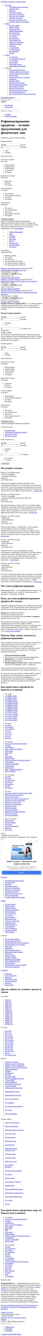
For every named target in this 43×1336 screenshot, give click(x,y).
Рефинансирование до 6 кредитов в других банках (19, 281)
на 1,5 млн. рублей (11, 714)
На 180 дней (9, 1051)
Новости (8, 983)
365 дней (8, 1269)
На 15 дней (9, 1042)
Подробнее (16, 278)
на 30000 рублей (11, 698)
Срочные (12, 46)
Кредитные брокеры (16, 88)
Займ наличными (11, 1069)
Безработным (9, 1185)
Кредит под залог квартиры (15, 800)
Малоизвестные (10, 1141)
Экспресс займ (10, 1158)
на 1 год (8, 731)
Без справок (13, 62)
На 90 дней (9, 1049)
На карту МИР (10, 1077)
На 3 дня (8, 1033)
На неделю (9, 1036)
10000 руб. (9, 1011)
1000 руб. (8, 1002)
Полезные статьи (11, 434)
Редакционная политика (26, 1307)
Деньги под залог (11, 813)
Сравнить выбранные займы (11, 1334)
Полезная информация (17, 92)
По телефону (9, 1103)
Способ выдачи (6, 188)
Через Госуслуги (11, 925)
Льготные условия (7, 159)
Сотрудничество (11, 976)
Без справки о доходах (13, 1182)
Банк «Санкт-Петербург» (14, 749)
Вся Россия (9, 105)
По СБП (8, 1075)
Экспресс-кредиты (15, 18)
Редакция (13, 1307)
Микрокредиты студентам (14, 1130)
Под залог (12, 247)
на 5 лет (8, 736)
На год (11, 241)
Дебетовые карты (15, 64)
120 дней (8, 1267)
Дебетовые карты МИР (17, 66)
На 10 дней (9, 1038)
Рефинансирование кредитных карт (13, 270)
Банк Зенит (9, 751)
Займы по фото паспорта (14, 1088)
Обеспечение (5, 203)
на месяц (8, 725)
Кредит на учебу (11, 806)
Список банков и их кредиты (19, 77)
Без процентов (14, 33)
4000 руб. (8, 1007)
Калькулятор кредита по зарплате (17, 943)
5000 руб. (8, 1009)
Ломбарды (13, 79)
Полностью (38, 491)
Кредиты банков (11, 116)
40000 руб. (9, 1020)
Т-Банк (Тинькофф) (12, 764)
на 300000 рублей (11, 707)
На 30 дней (9, 1046)
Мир (6, 1274)
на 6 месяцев (9, 729)
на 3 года (8, 734)
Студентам (13, 37)
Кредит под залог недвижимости (16, 799)
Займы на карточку (12, 1062)
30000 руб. (9, 1018)
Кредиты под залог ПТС (18, 20)
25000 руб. (9, 1016)
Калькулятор (13, 243)
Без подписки (10, 1178)
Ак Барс (8, 745)
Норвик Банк (9, 758)
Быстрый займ (10, 430)
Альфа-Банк (9, 747)
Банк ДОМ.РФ (10, 771)
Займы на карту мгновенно (14, 1066)
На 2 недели (9, 1040)
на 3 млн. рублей (11, 718)
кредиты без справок (13, 631)
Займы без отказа (15, 44)
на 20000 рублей (11, 696)
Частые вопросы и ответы (18, 90)
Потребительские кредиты (18, 7)
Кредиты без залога (12, 797)
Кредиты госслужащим (13, 804)
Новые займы (14, 27)
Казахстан (8, 107)
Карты (7, 55)
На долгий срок (10, 1055)
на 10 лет (8, 738)
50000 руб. (9, 1022)
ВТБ (10, 234)
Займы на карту (14, 29)
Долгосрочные (10, 923)
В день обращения (11, 815)
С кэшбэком (13, 57)
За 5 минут (9, 1200)
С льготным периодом (17, 59)
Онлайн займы (14, 25)
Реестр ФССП (10, 963)
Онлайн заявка (20, 2)
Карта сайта (9, 985)
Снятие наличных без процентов (16, 1261)
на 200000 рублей (11, 705)
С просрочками (14, 49)
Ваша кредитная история (18, 85)
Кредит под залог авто (13, 802)
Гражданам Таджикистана (14, 1193)
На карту (12, 237)
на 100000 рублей (11, 701)
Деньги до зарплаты (16, 42)
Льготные (8, 1265)
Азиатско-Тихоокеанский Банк (16, 743)
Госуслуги (8, 830)
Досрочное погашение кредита (16, 432)
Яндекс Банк (9, 766)
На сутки (8, 1031)
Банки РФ (8, 946)
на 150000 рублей (11, 703)
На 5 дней (8, 1035)
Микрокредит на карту (13, 1095)
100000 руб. (9, 1024)
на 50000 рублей (11, 699)
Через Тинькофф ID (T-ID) (14, 1078)
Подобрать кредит (7, 219)
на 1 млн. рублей (11, 712)
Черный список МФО (17, 83)
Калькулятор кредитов (17, 70)
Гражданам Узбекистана (13, 1196)
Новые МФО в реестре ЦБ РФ (16, 965)
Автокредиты (14, 9)
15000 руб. (9, 1013)
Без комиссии (10, 1260)
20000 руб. (9, 1015)
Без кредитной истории (13, 1171)
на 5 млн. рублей (11, 720)
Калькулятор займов (12, 939)
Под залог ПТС (14, 35)
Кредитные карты (15, 12)
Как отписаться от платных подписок (22, 94)
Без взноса (8, 788)
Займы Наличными (16, 31)
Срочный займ (10, 1154)
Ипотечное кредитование (14, 795)
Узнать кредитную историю (19, 74)
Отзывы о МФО (10, 957)
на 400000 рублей (11, 709)
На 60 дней (9, 1047)
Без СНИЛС (9, 1165)
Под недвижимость (12, 826)
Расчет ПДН (13, 75)
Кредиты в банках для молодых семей (18, 793)
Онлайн (12, 236)
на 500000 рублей (11, 711)
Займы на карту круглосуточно (16, 1067)
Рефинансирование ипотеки (15, 811)
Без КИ (7, 786)
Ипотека (12, 11)
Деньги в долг (10, 1150)
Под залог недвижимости (14, 1106)
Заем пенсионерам (11, 1126)
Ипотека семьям (10, 808)
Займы (7, 24)
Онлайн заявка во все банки (19, 22)
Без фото (8, 1167)
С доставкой (13, 61)
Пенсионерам (14, 38)
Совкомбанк (9, 762)
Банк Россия (9, 768)
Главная (8, 114)
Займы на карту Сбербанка (14, 1064)
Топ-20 (11, 53)
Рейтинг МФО (14, 81)
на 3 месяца (9, 727)
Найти (3, 101)
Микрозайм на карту (12, 1091)
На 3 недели (9, 1044)
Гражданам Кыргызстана (14, 1189)
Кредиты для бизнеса (16, 14)
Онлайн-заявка (6, 278)
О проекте (4, 970)
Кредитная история (8, 176)
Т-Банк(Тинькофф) (16, 232)
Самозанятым (10, 932)
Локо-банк (8, 756)
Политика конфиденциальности (12, 1305)
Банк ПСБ (8, 753)
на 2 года (8, 733)
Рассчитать (5, 463)
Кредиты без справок (16, 16)
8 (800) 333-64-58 (7, 1312)
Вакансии (8, 977)
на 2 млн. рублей (11, 716)
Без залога (8, 1174)
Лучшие (8, 1273)
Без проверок (14, 51)
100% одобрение (11, 928)
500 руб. (8, 1000)
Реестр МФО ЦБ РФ (16, 86)
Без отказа (8, 782)
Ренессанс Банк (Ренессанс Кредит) (17, 760)
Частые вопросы (11, 436)
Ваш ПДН (8, 954)
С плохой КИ (14, 48)
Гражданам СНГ (15, 40)
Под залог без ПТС (12, 1099)
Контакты (8, 974)
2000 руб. (8, 1003)
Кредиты (8, 5)
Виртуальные (10, 1271)
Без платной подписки (13, 1084)
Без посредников (11, 930)
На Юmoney (9, 1073)
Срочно (7, 1256)
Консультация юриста (12, 950)
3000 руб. (8, 1005)
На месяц (12, 239)
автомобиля (19, 228)
